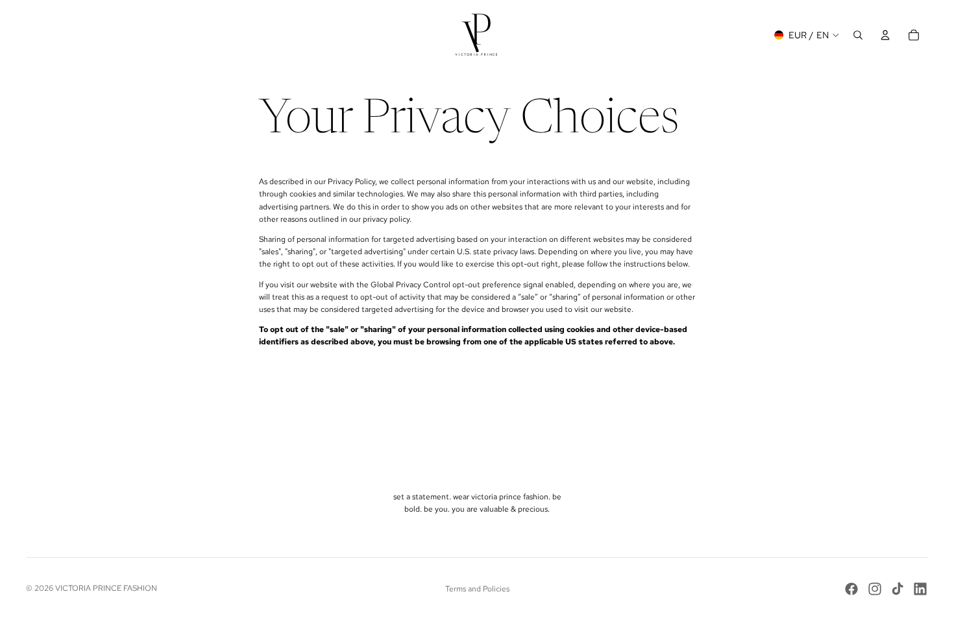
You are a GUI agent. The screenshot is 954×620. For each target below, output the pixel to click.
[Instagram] (875, 589)
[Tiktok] (897, 589)
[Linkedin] (920, 589)
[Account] (885, 35)
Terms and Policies (477, 589)
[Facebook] (851, 589)
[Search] (858, 35)
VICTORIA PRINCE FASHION (106, 588)
